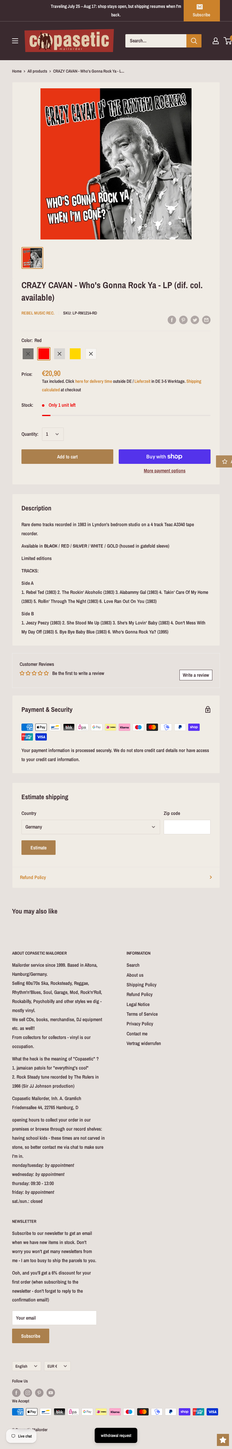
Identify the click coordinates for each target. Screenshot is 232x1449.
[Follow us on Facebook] (16, 1393)
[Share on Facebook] (172, 319)
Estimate (39, 847)
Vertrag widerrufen (144, 1043)
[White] (90, 353)
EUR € (52, 1366)
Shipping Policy (141, 984)
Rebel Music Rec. (37, 313)
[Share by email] (206, 319)
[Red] (43, 353)
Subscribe (201, 14)
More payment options (164, 470)
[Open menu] (15, 40)
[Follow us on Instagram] (28, 1393)
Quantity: (29, 434)
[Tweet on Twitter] (195, 319)
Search (133, 965)
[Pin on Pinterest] (183, 319)
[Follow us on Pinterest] (39, 1393)
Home (16, 71)
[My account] (216, 40)
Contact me (137, 1033)
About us (135, 975)
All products (37, 71)
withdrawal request (116, 1435)
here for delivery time (93, 381)
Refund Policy (33, 877)
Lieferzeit (142, 381)
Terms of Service (142, 1014)
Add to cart (67, 456)
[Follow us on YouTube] (51, 1393)
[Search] (193, 40)
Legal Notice (138, 1004)
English (21, 1366)
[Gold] (75, 353)
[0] (228, 40)
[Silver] (59, 353)
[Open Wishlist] (223, 1440)
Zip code (172, 813)
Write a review (196, 675)
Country (28, 813)
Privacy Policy (140, 1023)
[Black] (28, 353)
